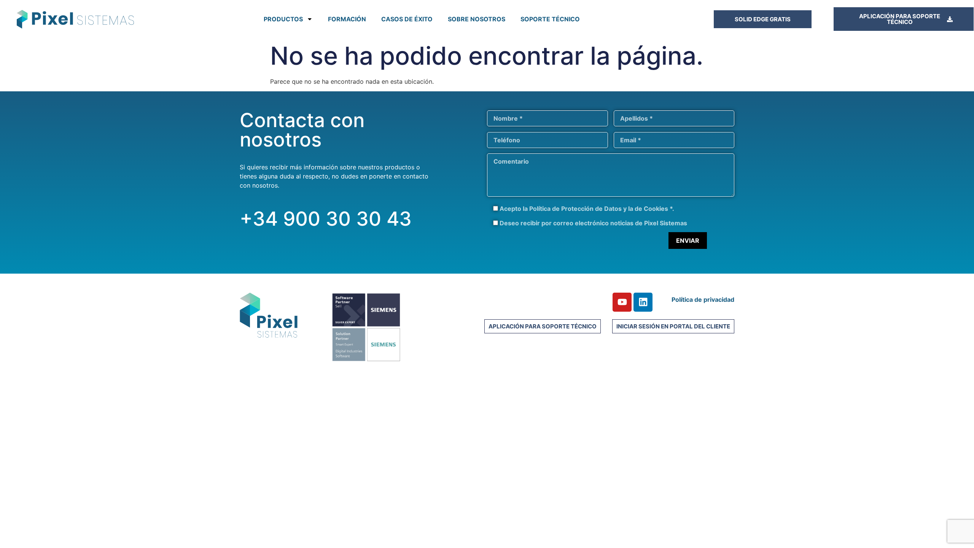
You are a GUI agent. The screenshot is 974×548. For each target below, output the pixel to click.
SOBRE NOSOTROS (476, 19)
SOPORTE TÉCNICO (550, 19)
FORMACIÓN (347, 19)
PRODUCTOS (283, 19)
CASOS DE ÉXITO (407, 19)
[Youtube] (622, 302)
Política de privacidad (703, 299)
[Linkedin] (643, 302)
